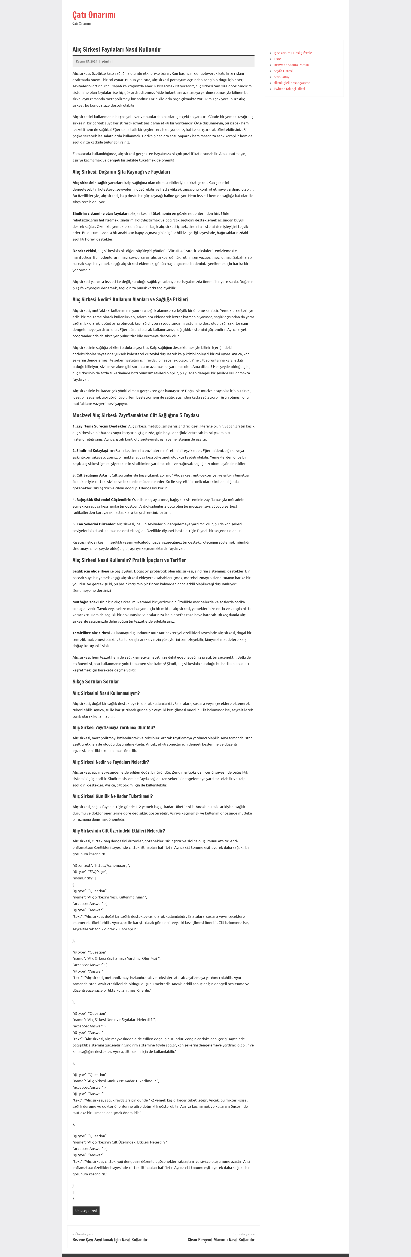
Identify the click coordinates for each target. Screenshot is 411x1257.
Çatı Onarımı (94, 14)
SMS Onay (281, 76)
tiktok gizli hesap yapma (292, 82)
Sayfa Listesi (283, 70)
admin (106, 61)
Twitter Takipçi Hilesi (289, 88)
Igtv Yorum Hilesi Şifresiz (293, 52)
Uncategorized (86, 1210)
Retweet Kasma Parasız (292, 64)
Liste (277, 58)
